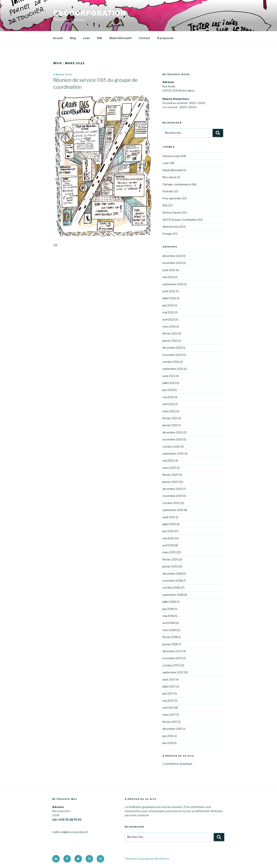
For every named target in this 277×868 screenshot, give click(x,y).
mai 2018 (168, 615)
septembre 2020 (173, 453)
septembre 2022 (173, 284)
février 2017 (169, 721)
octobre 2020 (171, 446)
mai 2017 (168, 700)
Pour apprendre (172, 198)
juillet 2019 (169, 524)
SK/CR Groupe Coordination (179, 219)
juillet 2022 (169, 298)
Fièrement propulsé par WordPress (147, 858)
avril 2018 (168, 622)
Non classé (169, 177)
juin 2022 (168, 305)
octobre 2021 (170, 361)
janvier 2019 (170, 566)
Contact (144, 38)
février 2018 (170, 637)
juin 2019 (167, 531)
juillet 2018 (169, 601)
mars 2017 (168, 714)
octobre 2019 (170, 503)
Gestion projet (171, 156)
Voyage (167, 233)
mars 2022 (169, 326)
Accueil (58, 38)
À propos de (165, 38)
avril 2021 (168, 404)
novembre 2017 (172, 658)
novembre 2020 (172, 439)
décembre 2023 (172, 255)
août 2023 (168, 270)
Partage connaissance (176, 184)
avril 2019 (168, 545)
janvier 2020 (170, 481)
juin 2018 (167, 609)
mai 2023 (168, 277)
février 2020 (170, 474)
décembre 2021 (172, 347)
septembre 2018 (172, 594)
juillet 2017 (169, 686)
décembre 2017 (172, 651)
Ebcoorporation (89, 13)
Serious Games (172, 212)
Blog (73, 38)
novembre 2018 (172, 580)
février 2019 (170, 559)
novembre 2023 (172, 262)
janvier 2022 (170, 340)
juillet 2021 (169, 383)
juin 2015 (167, 736)
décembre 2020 (172, 432)
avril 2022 (168, 319)
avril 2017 (168, 707)
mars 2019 (169, 552)
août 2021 (168, 376)
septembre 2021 (172, 368)
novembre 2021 (172, 354)
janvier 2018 (170, 644)
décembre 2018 (172, 573)
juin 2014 (167, 743)
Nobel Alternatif (120, 38)
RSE (99, 38)
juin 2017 (167, 693)
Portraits (168, 191)
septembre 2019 (172, 510)
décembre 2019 (172, 488)
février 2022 (170, 333)
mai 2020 (168, 460)
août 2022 (168, 291)
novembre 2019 (172, 495)
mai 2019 (168, 538)
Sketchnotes (170, 226)
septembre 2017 (172, 672)
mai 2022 (168, 312)
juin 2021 (167, 390)
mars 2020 (169, 467)
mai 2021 (168, 397)
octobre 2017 (170, 665)
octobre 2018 (170, 587)
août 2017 (168, 679)
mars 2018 (169, 630)
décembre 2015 (172, 728)
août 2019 (168, 517)
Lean (86, 38)
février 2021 (169, 418)
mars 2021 (168, 411)
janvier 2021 (169, 425)
